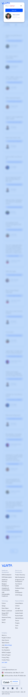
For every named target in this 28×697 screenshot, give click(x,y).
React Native (5, 608)
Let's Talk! (4, 662)
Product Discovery (20, 574)
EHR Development (6, 574)
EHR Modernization (7, 577)
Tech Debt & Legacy (18, 584)
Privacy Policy (5, 657)
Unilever (17, 605)
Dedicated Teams (19, 588)
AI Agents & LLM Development (19, 580)
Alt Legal (17, 608)
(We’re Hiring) (8, 645)
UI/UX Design (18, 595)
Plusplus (17, 623)
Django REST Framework (5, 614)
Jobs (3, 645)
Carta (16, 625)
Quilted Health (19, 613)
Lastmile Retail (19, 610)
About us (4, 635)
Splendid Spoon (19, 618)
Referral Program (6, 655)
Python (4, 603)
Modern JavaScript (7, 610)
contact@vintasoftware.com (9, 669)
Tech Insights (5, 647)
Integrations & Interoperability (6, 589)
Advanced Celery (6, 617)
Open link (14, 10)
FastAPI (4, 620)
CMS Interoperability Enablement (6, 594)
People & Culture (6, 637)
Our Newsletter (6, 650)
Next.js (3, 622)
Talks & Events (5, 642)
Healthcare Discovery (5, 580)
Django (3, 605)
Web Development (20, 577)
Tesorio (17, 620)
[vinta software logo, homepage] (7, 565)
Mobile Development (18, 591)
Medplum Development (5, 584)
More (16, 628)
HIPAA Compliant (6, 652)
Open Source (5, 640)
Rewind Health (19, 615)
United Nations (19, 603)
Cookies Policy (5, 660)
